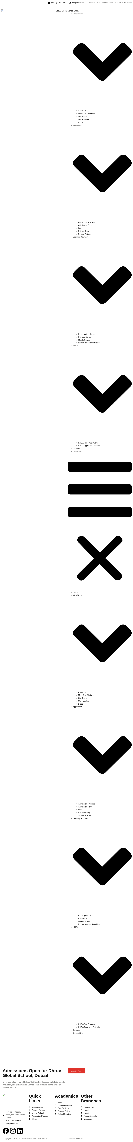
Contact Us (78, 451)
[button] (100, 522)
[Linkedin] (20, 1131)
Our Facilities (83, 119)
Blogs (80, 122)
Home (75, 11)
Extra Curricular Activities (89, 343)
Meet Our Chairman (86, 114)
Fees (80, 228)
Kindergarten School (86, 334)
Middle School (84, 340)
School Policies (84, 234)
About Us (82, 111)
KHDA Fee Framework (88, 443)
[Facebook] (6, 1131)
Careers (76, 449)
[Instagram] (13, 1131)
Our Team (82, 116)
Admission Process (86, 222)
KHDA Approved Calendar (89, 446)
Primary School (84, 337)
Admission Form (85, 225)
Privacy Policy (84, 231)
